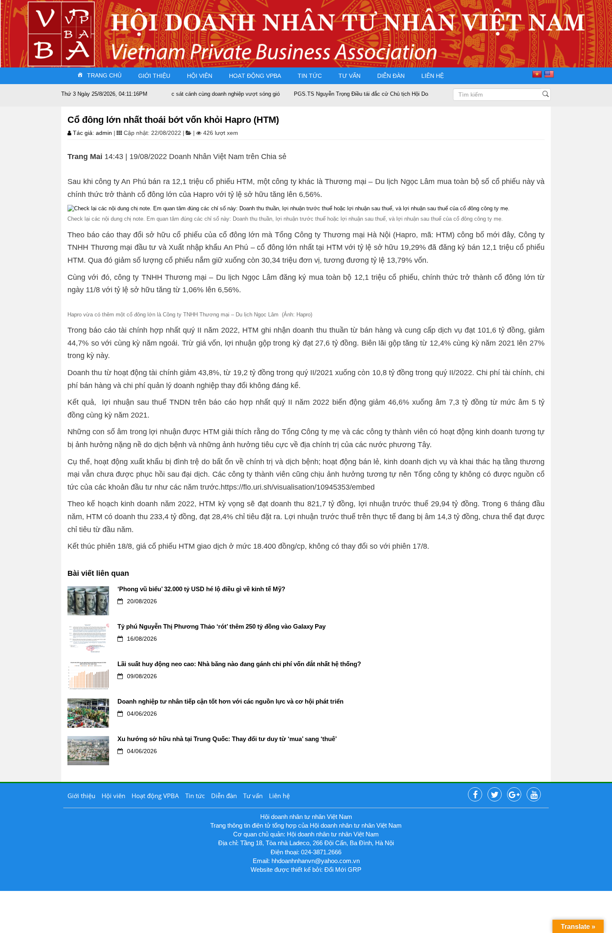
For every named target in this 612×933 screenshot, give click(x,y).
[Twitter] (494, 795)
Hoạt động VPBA (255, 75)
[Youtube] (533, 795)
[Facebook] (475, 795)
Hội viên (199, 75)
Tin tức (310, 75)
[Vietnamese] (538, 73)
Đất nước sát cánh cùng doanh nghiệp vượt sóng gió (197, 94)
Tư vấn (349, 75)
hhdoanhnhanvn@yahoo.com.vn (315, 860)
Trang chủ (104, 75)
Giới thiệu (154, 75)
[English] (550, 73)
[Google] (514, 795)
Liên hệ (432, 75)
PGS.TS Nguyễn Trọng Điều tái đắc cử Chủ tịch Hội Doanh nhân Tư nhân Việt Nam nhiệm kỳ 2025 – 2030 (404, 94)
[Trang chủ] (76, 26)
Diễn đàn (391, 75)
